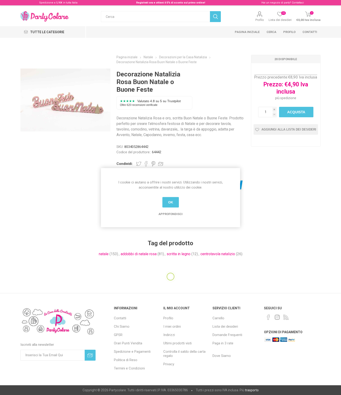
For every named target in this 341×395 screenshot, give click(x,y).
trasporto (252, 390)
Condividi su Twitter (138, 163)
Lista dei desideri (225, 326)
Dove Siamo (221, 356)
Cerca (271, 32)
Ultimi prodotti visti (177, 343)
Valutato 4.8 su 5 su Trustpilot (150, 102)
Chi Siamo (121, 326)
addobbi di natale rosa (139, 254)
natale (104, 254)
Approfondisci (170, 213)
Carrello (218, 318)
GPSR (118, 335)
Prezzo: (273, 84)
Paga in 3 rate (222, 343)
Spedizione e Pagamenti (132, 351)
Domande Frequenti (227, 335)
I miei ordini (172, 326)
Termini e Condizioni (129, 368)
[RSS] (286, 317)
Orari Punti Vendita (128, 343)
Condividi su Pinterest (153, 163)
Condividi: (124, 164)
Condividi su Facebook (146, 163)
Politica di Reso (125, 360)
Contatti (309, 32)
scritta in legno (178, 254)
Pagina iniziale (247, 32)
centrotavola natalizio (217, 254)
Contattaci (298, 2)
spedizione (288, 98)
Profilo (259, 20)
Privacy (168, 364)
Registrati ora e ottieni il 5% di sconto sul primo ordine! (170, 2)
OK (170, 202)
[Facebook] (268, 317)
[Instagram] (277, 317)
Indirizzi (169, 335)
